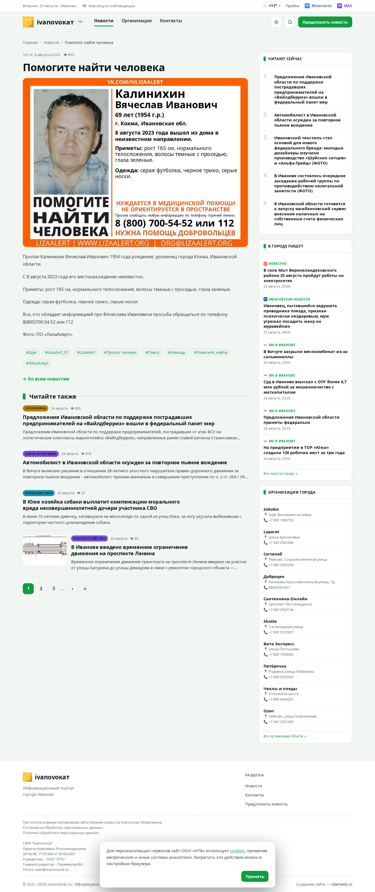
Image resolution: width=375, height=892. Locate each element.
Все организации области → (285, 736)
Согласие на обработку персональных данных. (63, 827)
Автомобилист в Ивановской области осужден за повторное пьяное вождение (125, 462)
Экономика (35, 408)
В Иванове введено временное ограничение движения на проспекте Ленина (129, 550)
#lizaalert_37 (56, 352)
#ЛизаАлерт (37, 363)
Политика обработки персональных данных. (61, 832)
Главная (30, 42)
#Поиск (152, 352)
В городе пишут (285, 246)
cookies (237, 850)
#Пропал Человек (120, 352)
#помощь (176, 352)
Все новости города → (281, 473)
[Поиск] (289, 21)
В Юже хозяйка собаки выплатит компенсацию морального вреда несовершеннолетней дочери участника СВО (101, 504)
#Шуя (31, 352)
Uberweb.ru (341, 884)
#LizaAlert (86, 352)
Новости (103, 21)
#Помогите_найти (210, 352)
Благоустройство (89, 538)
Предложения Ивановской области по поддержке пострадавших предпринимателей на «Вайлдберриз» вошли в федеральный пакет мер (118, 420)
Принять (255, 876)
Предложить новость (266, 804)
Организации (137, 21)
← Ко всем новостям (46, 379)
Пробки (292, 5)
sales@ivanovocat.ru (52, 869)
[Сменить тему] (276, 21)
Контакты (171, 21)
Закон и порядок (41, 454)
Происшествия (38, 493)
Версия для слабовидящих (112, 5)
